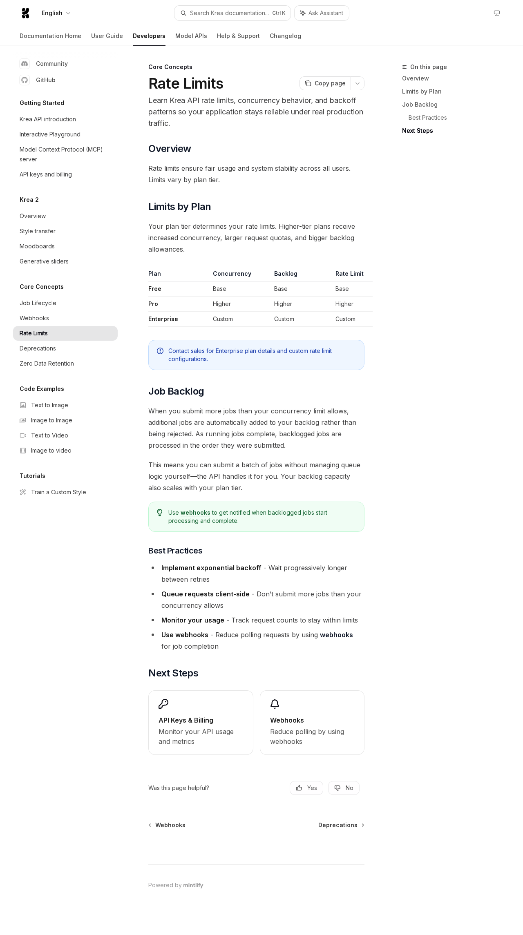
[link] (200, 722)
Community (52, 63)
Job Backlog (420, 104)
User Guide (107, 35)
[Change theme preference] (496, 13)
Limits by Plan (422, 91)
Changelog (285, 35)
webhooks (195, 512)
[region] (256, 298)
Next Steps (417, 130)
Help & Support (238, 35)
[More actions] (357, 83)
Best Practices (428, 117)
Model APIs (191, 35)
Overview (415, 78)
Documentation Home (50, 35)
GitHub (46, 79)
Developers (149, 35)
